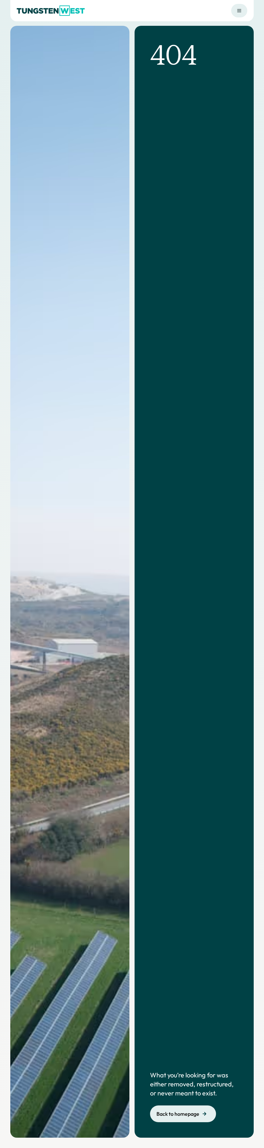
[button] (239, 10)
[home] (51, 10)
